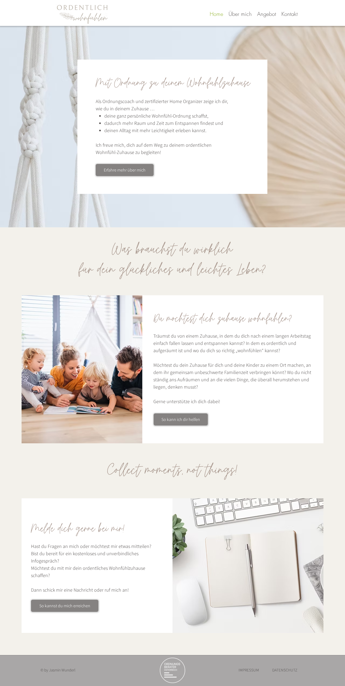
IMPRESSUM (249, 670)
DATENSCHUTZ (284, 670)
